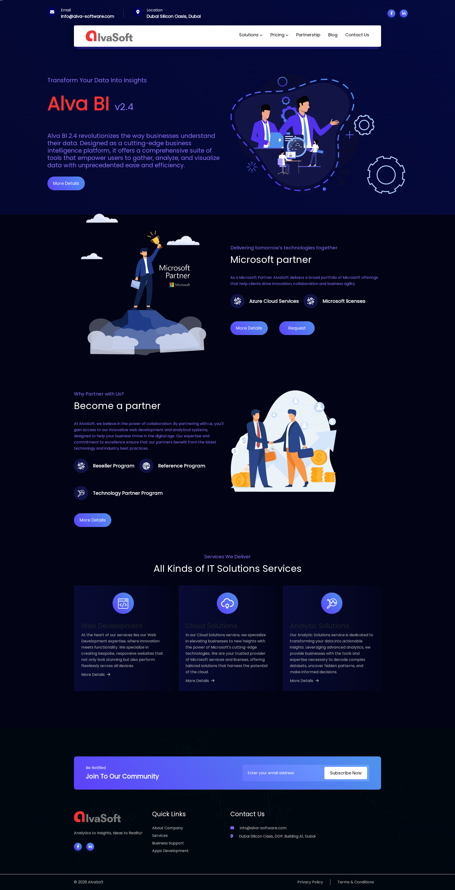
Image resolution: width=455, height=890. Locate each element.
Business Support (168, 843)
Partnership (308, 35)
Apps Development (170, 850)
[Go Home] (109, 35)
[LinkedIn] (90, 847)
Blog (332, 35)
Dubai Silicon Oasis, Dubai (174, 16)
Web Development (112, 625)
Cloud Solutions (211, 625)
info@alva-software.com (87, 16)
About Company (167, 828)
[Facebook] (78, 847)
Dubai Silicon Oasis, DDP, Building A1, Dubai (276, 836)
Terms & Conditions (355, 882)
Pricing (278, 35)
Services (160, 835)
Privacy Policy (310, 882)
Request (297, 328)
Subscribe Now (346, 773)
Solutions (249, 35)
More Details (66, 183)
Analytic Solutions (319, 625)
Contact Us (357, 35)
